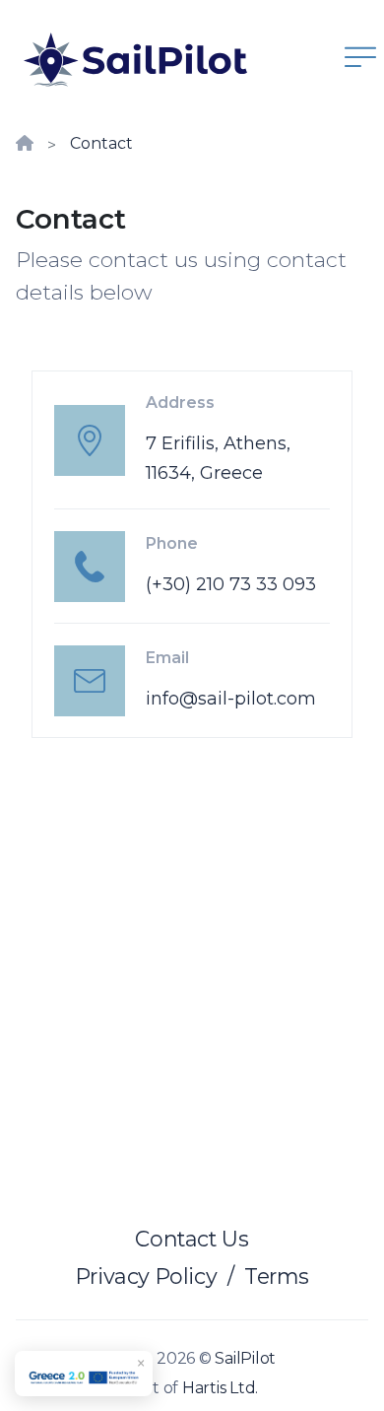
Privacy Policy (147, 1276)
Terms (276, 1276)
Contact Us (191, 1238)
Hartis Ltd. (220, 1387)
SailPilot (245, 1358)
